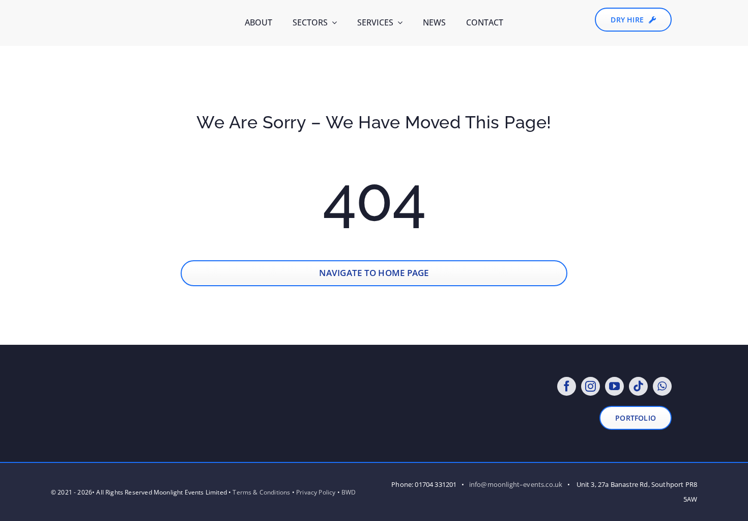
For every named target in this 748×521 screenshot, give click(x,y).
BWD (348, 492)
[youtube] (614, 386)
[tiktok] (638, 386)
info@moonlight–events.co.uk (516, 484)
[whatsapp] (662, 386)
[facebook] (566, 386)
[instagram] (590, 386)
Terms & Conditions (261, 492)
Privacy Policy (315, 492)
